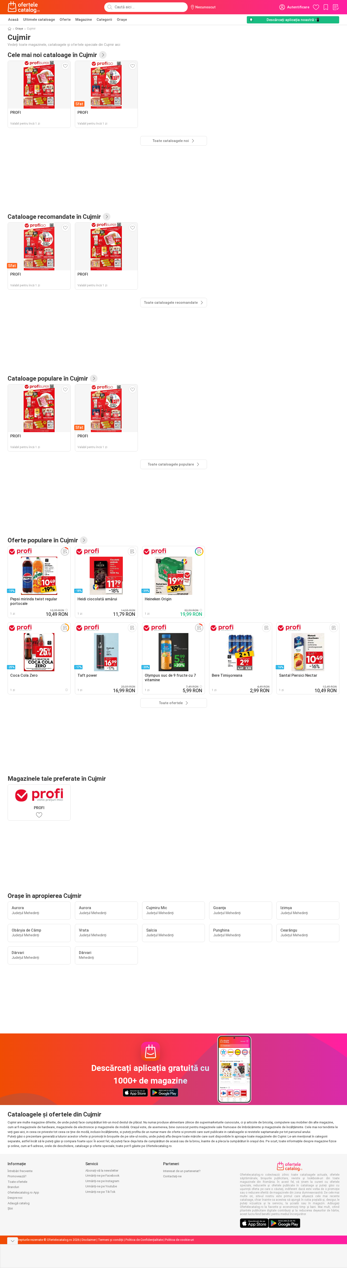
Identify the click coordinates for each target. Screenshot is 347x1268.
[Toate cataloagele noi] (103, 55)
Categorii (104, 19)
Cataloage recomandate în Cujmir (54, 216)
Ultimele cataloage (39, 19)
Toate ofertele (17, 1182)
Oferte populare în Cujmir (43, 540)
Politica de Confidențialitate (144, 1240)
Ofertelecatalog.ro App (23, 1192)
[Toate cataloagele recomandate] (106, 216)
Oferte (65, 19)
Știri (10, 1208)
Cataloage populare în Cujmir (48, 378)
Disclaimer (89, 1240)
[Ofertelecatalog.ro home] (24, 7)
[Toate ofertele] (84, 540)
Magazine (83, 19)
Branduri (13, 1187)
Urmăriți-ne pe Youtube (101, 1186)
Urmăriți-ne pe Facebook (102, 1175)
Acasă (13, 19)
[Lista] (335, 7)
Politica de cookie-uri (179, 1240)
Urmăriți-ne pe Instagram (102, 1181)
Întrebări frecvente (20, 1171)
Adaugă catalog (19, 1203)
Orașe (122, 19)
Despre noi (15, 1198)
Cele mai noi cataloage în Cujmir (52, 54)
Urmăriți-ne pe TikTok (100, 1192)
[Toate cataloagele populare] (94, 378)
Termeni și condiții (110, 1240)
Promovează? (17, 1176)
